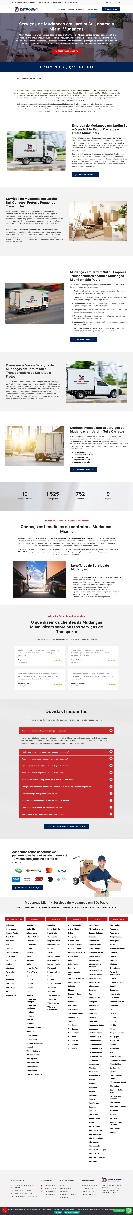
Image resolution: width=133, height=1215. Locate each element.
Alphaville (30, 929)
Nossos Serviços (75, 9)
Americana (114, 933)
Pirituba (29, 1020)
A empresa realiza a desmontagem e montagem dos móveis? (45, 766)
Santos (113, 1072)
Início (19, 78)
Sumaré (29, 1047)
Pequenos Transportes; (83, 460)
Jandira (29, 984)
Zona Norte (56, 919)
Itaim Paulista (74, 964)
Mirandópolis (94, 1076)
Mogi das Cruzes (117, 1033)
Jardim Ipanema (95, 1045)
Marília (113, 1025)
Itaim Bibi (93, 1021)
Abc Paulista (115, 925)
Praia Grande (115, 1056)
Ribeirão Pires (115, 1064)
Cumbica (113, 960)
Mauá (112, 1029)
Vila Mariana (94, 1142)
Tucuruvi (51, 991)
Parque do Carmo (75, 994)
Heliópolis (93, 1002)
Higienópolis (11, 960)
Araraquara (114, 941)
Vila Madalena (32, 1067)
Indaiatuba (114, 998)
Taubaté (113, 1118)
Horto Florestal (53, 945)
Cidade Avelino (95, 978)
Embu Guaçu (115, 968)
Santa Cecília (11, 984)
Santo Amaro (94, 1119)
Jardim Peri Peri (53, 956)
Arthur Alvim (73, 929)
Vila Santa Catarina (97, 1158)
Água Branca (31, 925)
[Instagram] (111, 2)
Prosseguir (58, 1212)
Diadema (113, 964)
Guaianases (73, 956)
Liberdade (10, 968)
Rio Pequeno (31, 1039)
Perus (49, 976)
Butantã (29, 952)
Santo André (115, 1068)
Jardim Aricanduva (76, 978)
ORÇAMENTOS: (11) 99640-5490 (66, 67)
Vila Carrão (72, 1025)
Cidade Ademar (95, 974)
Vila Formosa (73, 1033)
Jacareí (113, 1013)
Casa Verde (52, 937)
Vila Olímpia (94, 1154)
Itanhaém (114, 1006)
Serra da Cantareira (118, 1107)
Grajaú (92, 994)
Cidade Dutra (94, 982)
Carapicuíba (31, 956)
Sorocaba (114, 1111)
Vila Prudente (73, 1045)
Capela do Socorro (96, 952)
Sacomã (92, 1107)
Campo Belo (94, 941)
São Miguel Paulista (76, 1013)
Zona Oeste (35, 919)
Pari (7, 976)
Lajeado (71, 986)
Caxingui (30, 960)
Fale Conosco (93, 9)
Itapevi (29, 976)
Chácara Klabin (95, 970)
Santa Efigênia (12, 987)
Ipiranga (92, 1017)
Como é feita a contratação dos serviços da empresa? (43, 773)
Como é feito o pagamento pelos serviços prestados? (42, 807)
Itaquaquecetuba (117, 1002)
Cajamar (113, 952)
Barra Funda (31, 945)
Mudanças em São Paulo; (83, 455)
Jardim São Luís (95, 1056)
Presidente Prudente (118, 1060)
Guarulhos (114, 990)
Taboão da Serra (33, 1051)
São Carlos (114, 1086)
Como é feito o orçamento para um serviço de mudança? (44, 731)
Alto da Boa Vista (96, 929)
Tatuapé (71, 1021)
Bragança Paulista (117, 948)
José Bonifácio (53, 960)
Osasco (29, 995)
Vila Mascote (94, 1146)
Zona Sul (98, 919)
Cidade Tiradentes (75, 948)
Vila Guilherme (53, 995)
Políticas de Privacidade (71, 1212)
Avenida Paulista (12, 933)
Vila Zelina (72, 1048)
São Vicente (115, 1103)
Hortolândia (115, 994)
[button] (66, 730)
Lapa (28, 991)
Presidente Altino (33, 1028)
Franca (113, 978)
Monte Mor (114, 1041)
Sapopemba (73, 1017)
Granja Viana (31, 972)
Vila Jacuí (72, 1037)
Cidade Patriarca (75, 945)
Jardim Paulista (95, 1052)
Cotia (28, 964)
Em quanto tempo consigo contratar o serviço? (40, 794)
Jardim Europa (95, 1041)
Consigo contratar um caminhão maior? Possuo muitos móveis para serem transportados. (57, 787)
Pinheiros (30, 1016)
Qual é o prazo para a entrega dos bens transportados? (43, 814)
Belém (70, 933)
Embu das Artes (33, 968)
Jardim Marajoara (96, 1048)
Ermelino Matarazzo (76, 952)
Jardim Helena (74, 982)
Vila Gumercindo (96, 1138)
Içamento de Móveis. (82, 462)
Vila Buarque (11, 995)
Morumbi (92, 1084)
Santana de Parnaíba (34, 1043)
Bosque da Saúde (96, 933)
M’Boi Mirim (94, 1072)
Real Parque (94, 1103)
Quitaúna (30, 1031)
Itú (111, 1009)
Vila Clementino (95, 1130)
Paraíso (92, 1091)
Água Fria (51, 925)
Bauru (112, 945)
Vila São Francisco (34, 1074)
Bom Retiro (10, 941)
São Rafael (93, 1115)
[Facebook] (106, 2)
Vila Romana (31, 1070)
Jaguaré (29, 980)
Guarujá (113, 986)
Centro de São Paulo (14, 919)
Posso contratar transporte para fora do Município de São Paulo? (47, 780)
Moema (92, 1080)
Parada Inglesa (53, 972)
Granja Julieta (95, 998)
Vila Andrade (94, 1126)
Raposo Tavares (32, 1035)
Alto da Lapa (31, 933)
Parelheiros (93, 1095)
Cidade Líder (73, 941)
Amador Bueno (32, 941)
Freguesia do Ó (53, 941)
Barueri (29, 948)
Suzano (113, 1114)
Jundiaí (113, 1017)
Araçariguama (116, 937)
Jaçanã (50, 952)
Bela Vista (10, 937)
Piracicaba (114, 1048)
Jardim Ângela (95, 1037)
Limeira (113, 1021)
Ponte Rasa (72, 1002)
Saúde (91, 1123)
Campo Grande (95, 945)
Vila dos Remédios (34, 1055)
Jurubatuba (94, 1064)
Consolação (10, 956)
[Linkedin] (115, 2)
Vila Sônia (93, 1162)
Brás (7, 945)
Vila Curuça (73, 1029)
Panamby (93, 1087)
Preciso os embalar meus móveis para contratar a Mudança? (45, 752)
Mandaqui (51, 968)
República (10, 980)
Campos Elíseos (12, 952)
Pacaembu (10, 972)
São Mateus (73, 1009)
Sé (7, 991)
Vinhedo (113, 1132)
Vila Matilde (73, 1041)
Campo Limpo (94, 948)
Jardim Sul (93, 1060)
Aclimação (10, 925)
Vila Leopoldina (32, 1063)
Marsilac (92, 1068)
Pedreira (92, 1099)
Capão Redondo (95, 956)
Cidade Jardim (95, 986)
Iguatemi (72, 960)
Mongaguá (114, 1037)
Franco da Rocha (117, 982)
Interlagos (93, 1013)
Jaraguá (29, 987)
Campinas (114, 956)
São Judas (93, 1111)
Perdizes (30, 1012)
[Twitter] (119, 2)
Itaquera (71, 968)
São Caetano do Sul (118, 1082)
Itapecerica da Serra (97, 1025)
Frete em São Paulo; (81, 457)
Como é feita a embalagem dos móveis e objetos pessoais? (45, 759)
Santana (50, 980)
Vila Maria (51, 999)
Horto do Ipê (94, 1006)
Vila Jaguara (31, 1059)
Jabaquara (93, 1029)
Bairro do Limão (53, 929)
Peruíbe (113, 1045)
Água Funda (94, 925)
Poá (111, 1052)
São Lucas (72, 1006)
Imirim (50, 948)
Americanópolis (74, 925)
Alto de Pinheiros (33, 937)
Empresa (61, 9)
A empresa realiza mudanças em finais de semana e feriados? (46, 801)
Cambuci (9, 948)
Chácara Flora (94, 960)
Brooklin (92, 937)
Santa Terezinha (54, 984)
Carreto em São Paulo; (82, 452)
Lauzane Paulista (54, 964)
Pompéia (30, 1024)
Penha (70, 998)
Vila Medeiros (53, 1003)
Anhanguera (11, 929)
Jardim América (95, 1033)
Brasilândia (52, 933)
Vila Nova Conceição (97, 1150)
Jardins (9, 964)
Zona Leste (77, 919)
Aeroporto (114, 929)
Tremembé (51, 987)
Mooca (71, 990)
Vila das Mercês (95, 1134)
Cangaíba (72, 937)
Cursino (92, 990)
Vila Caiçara (115, 1129)
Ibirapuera (93, 1009)
